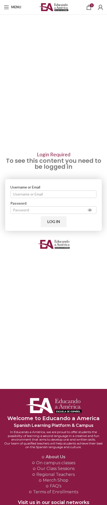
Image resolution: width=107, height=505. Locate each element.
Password (18, 203)
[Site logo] (54, 6)
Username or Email (25, 187)
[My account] (100, 7)
